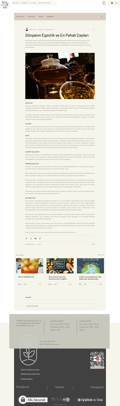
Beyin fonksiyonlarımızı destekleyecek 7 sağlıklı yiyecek (57, 278)
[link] (104, 3)
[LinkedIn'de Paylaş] (35, 238)
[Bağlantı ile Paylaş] (40, 238)
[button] (24, 2)
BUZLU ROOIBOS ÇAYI (26, 277)
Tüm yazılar (20, 16)
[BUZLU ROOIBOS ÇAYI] (29, 265)
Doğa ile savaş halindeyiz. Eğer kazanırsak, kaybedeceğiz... (90, 278)
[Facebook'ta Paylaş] (26, 238)
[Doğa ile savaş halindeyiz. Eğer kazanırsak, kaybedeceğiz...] (90, 265)
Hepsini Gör (101, 255)
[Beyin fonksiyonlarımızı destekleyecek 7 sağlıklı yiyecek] (60, 265)
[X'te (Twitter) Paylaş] (31, 238)
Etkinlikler (50, 16)
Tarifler (41, 16)
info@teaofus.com (51, 344)
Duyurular (31, 16)
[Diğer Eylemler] (93, 29)
